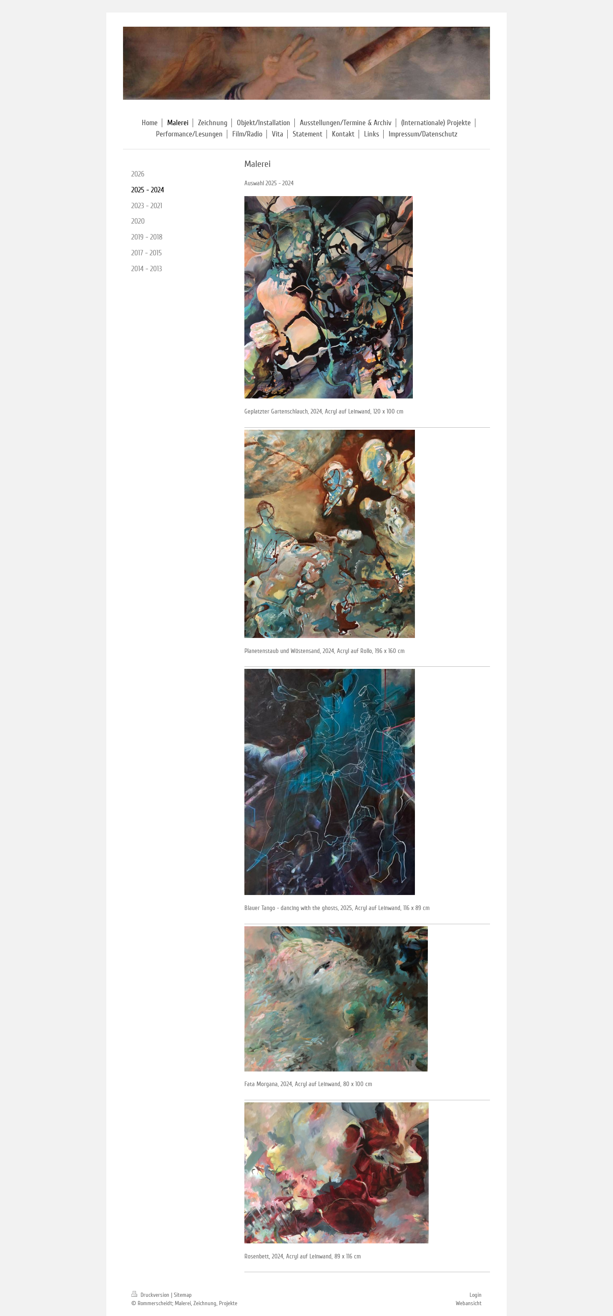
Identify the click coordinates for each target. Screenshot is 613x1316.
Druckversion (155, 1294)
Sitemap (183, 1294)
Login (476, 1294)
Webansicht (469, 1303)
